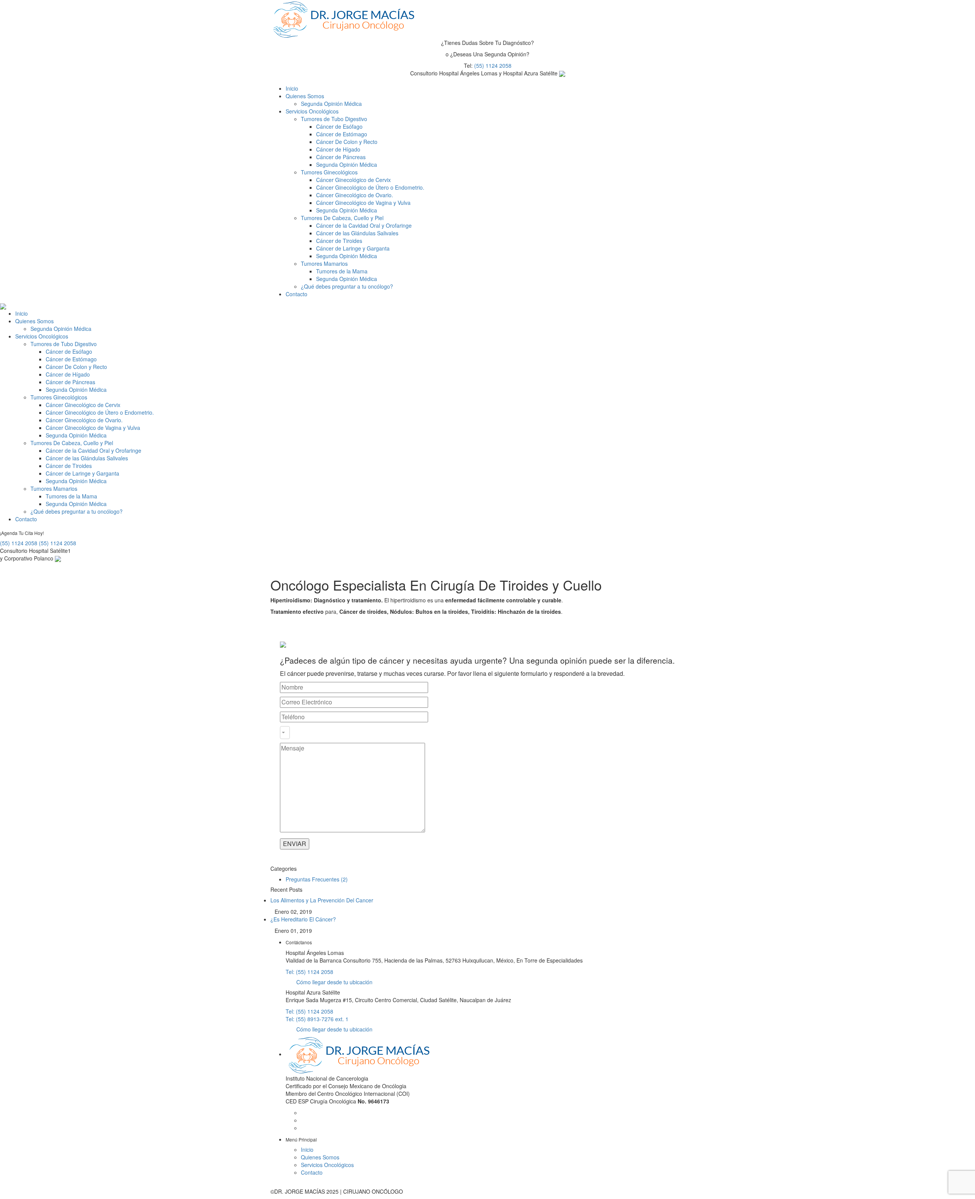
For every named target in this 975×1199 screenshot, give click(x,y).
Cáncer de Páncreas (341, 157)
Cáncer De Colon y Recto (346, 141)
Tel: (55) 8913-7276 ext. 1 (317, 1019)
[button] (285, 732)
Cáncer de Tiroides (339, 240)
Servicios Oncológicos (312, 111)
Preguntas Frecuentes (312, 879)
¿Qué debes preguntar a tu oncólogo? (347, 286)
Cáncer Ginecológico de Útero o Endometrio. (370, 187)
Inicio (292, 88)
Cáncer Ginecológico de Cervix (353, 180)
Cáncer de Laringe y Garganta (353, 248)
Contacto (296, 294)
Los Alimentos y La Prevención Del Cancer (321, 900)
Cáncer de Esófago (339, 126)
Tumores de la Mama (342, 271)
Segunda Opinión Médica (331, 103)
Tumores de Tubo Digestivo (334, 119)
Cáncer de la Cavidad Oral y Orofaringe (364, 225)
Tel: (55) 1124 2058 (309, 971)
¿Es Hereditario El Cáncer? (303, 919)
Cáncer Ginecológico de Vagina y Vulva (363, 202)
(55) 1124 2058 (492, 65)
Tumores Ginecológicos (329, 172)
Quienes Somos (305, 96)
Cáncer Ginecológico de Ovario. (354, 195)
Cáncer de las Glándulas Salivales (357, 233)
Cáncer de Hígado (338, 149)
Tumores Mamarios (324, 263)
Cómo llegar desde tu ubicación (333, 982)
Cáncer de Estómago (341, 134)
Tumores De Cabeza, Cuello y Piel (342, 218)
